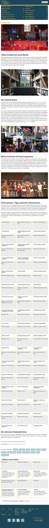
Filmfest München (29, 6)
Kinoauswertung (40, 102)
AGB (15, 510)
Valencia (19, 452)
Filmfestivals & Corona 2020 (8, 16)
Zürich (28, 449)
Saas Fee (33, 452)
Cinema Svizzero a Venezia (8, 14)
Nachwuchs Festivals (29, 10)
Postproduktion (42, 117)
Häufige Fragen (24, 511)
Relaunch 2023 (24, 512)
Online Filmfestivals (29, 16)
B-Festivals (4, 10)
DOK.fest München (6, 8)
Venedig (44, 449)
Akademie (4, 514)
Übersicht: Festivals (6, 6)
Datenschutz (17, 514)
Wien (38, 452)
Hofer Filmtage (5, 455)
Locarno (3, 452)
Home (9, 514)
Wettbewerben (13, 444)
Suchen (23, 510)
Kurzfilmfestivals (5, 12)
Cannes (38, 449)
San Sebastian (26, 452)
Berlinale (16, 449)
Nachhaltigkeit (17, 512)
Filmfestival (22, 449)
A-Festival (28, 121)
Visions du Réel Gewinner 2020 (8, 18)
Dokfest (33, 449)
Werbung (29, 510)
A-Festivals (27, 8)
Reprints (29, 511)
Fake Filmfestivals (29, 14)
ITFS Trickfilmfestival (29, 18)
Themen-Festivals (29, 12)
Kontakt (16, 511)
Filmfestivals (22, 444)
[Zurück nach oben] (47, 526)
